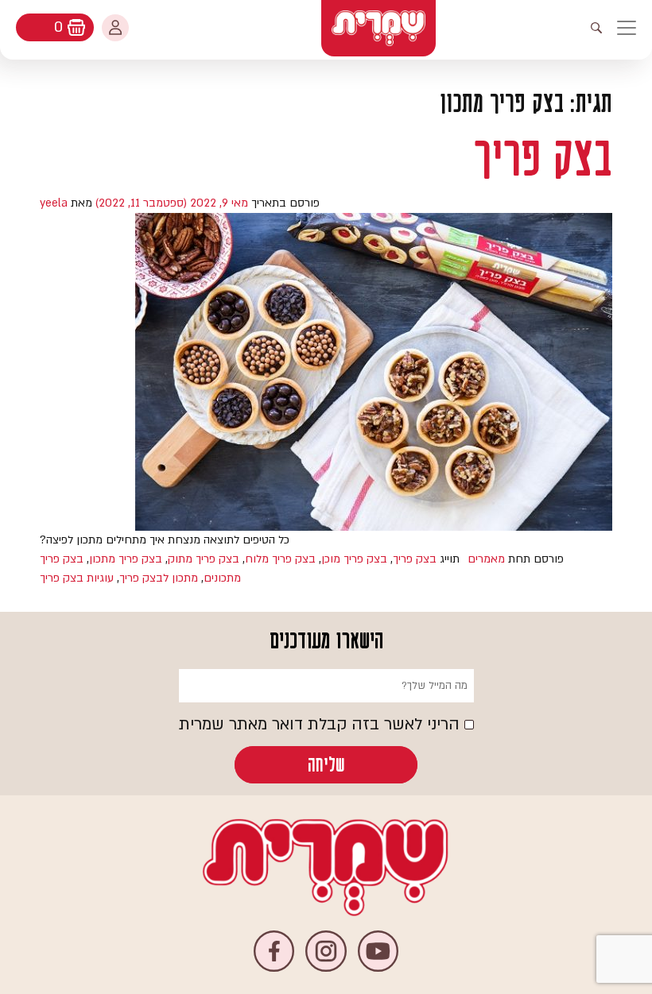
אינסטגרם (325, 950)
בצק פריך (543, 158)
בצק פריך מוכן (354, 559)
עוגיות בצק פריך (77, 578)
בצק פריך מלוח (280, 559)
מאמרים (486, 559)
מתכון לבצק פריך (158, 578)
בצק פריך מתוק (203, 559)
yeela (54, 203)
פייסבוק (274, 950)
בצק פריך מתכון (125, 559)
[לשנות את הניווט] (634, 28)
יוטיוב (378, 950)
